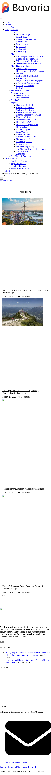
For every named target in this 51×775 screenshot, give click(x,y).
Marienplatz (21, 144)
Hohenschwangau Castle (27, 124)
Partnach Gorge (23, 49)
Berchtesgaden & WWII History (30, 71)
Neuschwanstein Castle (26, 137)
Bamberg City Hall (24, 105)
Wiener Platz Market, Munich (29, 64)
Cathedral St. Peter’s (25, 107)
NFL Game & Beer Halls (27, 76)
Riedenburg (21, 51)
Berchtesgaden (22, 98)
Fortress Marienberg (25, 117)
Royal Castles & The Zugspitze (29, 81)
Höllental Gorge (23, 34)
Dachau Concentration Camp (28, 115)
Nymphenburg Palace (25, 139)
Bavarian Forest (23, 95)
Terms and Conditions (17, 767)
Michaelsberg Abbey (25, 146)
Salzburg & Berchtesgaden (27, 83)
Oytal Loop (21, 46)
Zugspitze (20, 154)
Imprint (3, 767)
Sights (13, 102)
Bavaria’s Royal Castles (26, 68)
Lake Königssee (23, 129)
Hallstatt (19, 73)
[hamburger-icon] (1, 18)
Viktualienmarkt (23, 151)
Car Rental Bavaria (19, 161)
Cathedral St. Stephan (25, 110)
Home (8, 22)
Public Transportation (20, 168)
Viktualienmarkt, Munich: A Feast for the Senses (23, 489)
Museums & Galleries (20, 90)
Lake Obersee (22, 132)
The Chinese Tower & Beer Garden (31, 149)
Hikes (13, 32)
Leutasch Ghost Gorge (26, 39)
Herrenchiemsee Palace (26, 120)
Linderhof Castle (23, 134)
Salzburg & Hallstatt (25, 85)
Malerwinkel (21, 42)
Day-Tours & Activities (21, 156)
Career (14, 27)
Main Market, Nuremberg (27, 59)
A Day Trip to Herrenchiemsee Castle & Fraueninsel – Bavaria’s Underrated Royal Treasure (27, 653)
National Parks (17, 93)
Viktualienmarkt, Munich (27, 61)
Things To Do (11, 29)
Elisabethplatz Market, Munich (29, 56)
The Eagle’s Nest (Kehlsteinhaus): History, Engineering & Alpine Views (20, 391)
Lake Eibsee (21, 37)
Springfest (20, 88)
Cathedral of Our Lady (26, 112)
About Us (9, 25)
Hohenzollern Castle (25, 127)
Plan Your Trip (11, 158)
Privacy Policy (34, 767)
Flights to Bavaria (18, 163)
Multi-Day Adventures (20, 66)
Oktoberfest (21, 78)
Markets (14, 54)
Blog (7, 171)
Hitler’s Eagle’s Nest (25, 122)
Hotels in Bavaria (18, 166)
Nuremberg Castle (24, 141)
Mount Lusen (22, 44)
